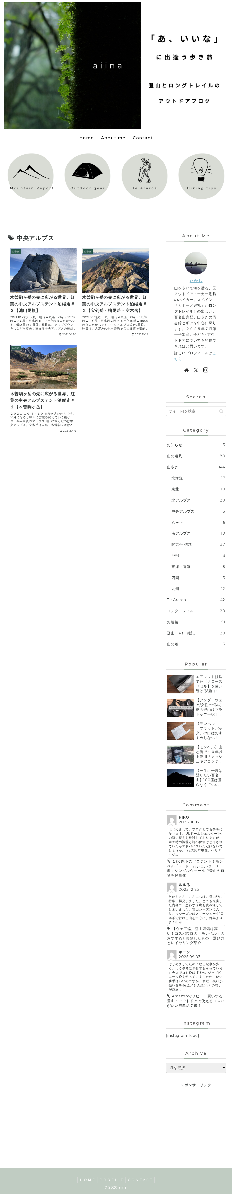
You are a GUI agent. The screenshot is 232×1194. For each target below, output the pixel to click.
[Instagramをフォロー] (205, 369)
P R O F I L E (111, 1180)
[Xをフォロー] (196, 369)
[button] (221, 411)
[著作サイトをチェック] (186, 369)
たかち (196, 280)
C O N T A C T (140, 1180)
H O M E (87, 1180)
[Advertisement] (196, 1117)
